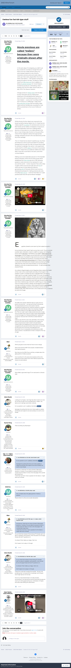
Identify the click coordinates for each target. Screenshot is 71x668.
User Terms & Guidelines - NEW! (57, 27)
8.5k (9, 467)
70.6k (8, 56)
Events (9, 10)
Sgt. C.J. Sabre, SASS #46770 (8, 454)
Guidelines (15, 10)
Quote (19, 113)
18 (21, 36)
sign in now (34, 630)
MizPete (8, 487)
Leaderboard (36, 10)
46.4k (8, 353)
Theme (25, 657)
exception (27, 125)
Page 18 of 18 (27, 36)
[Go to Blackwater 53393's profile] (61, 46)
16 (16, 36)
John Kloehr (8, 397)
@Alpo (38, 406)
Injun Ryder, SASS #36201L (8, 592)
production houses (24, 103)
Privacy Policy (32, 657)
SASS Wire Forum (7, 3)
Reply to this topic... (15, 638)
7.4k (9, 409)
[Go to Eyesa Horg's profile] (8, 428)
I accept (66, 665)
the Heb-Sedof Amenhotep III (27, 260)
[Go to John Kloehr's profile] (8, 402)
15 (13, 36)
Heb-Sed (24, 253)
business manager (26, 84)
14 (11, 36)
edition (29, 148)
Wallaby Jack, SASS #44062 (15, 23)
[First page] (3, 36)
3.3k (9, 499)
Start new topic (25, 30)
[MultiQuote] (16, 113)
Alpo (8, 342)
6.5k (9, 605)
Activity (10, 7)
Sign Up (67, 2)
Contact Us (39, 657)
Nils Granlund (27, 82)
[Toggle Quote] (17, 457)
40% (22, 169)
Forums (3, 10)
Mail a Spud (23, 172)
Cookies (45, 657)
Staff (21, 10)
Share (32, 24)
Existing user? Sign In (56, 2)
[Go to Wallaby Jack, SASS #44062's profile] (3, 24)
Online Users (28, 10)
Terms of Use (19, 666)
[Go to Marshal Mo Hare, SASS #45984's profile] (8, 49)
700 (40, 165)
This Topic (63, 7)
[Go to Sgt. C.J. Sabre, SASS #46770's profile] (8, 460)
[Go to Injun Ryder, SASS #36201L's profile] (8, 598)
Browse (4, 7)
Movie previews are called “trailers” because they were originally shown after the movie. (29, 54)
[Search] (68, 7)
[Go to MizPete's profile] (8, 492)
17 (18, 36)
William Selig (31, 92)
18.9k (8, 434)
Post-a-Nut (27, 160)
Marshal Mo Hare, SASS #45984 (8, 42)
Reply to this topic (39, 30)
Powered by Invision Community (35, 660)
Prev (6, 36)
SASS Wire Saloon (20, 24)
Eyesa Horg (8, 423)
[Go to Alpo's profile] (8, 347)
